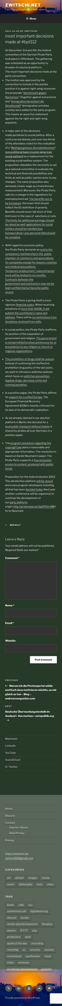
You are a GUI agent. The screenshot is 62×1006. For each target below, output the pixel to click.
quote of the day (17, 943)
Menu (33, 18)
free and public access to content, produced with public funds (29, 464)
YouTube (10, 752)
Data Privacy (16, 833)
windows (23, 962)
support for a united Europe (25, 397)
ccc (30, 904)
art (9, 877)
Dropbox (47, 924)
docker (25, 917)
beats (10, 904)
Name (9, 605)
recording (37, 943)
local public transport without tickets (27, 426)
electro (11, 930)
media (45, 877)
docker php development (22, 924)
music (10, 884)
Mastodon (11, 738)
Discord (10, 815)
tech (39, 884)
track (48, 956)
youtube (47, 969)
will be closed (45, 481)
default (15, 525)
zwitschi (31, 31)
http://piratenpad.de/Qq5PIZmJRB (33, 506)
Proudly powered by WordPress (22, 997)
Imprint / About (18, 827)
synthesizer (33, 956)
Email (9, 623)
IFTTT (24, 930)
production (13, 936)
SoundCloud (12, 759)
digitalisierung (39, 911)
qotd (28, 936)
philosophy (25, 884)
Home (9, 808)
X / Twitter (11, 766)
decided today (34, 489)
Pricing (9, 840)
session (49, 949)
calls (21, 904)
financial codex (25, 304)
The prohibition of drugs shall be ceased (29, 359)
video (50, 884)
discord (11, 917)
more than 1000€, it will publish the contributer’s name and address (27, 313)
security (35, 949)
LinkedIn (10, 745)
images (32, 877)
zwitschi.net (23, 5)
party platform (18, 502)
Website (10, 640)
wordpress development (22, 969)
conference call (16, 911)
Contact (10, 822)
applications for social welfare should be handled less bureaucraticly (29, 229)
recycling (12, 949)
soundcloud (14, 956)
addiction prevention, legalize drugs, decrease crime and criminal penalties (27, 380)
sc (24, 949)
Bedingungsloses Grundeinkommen (33, 147)
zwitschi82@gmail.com (19, 858)
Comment (12, 558)
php (34, 930)
